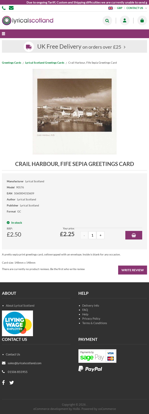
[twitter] (11, 383)
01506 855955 (4, 7)
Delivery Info (90, 305)
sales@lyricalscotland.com (24, 363)
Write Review (132, 270)
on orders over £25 (79, 47)
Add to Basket (133, 235)
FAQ (85, 309)
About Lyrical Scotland (20, 305)
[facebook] (3, 383)
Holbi (76, 409)
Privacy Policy (91, 318)
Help (85, 314)
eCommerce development (50, 409)
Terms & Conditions (94, 323)
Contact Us (13, 354)
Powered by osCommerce (98, 409)
